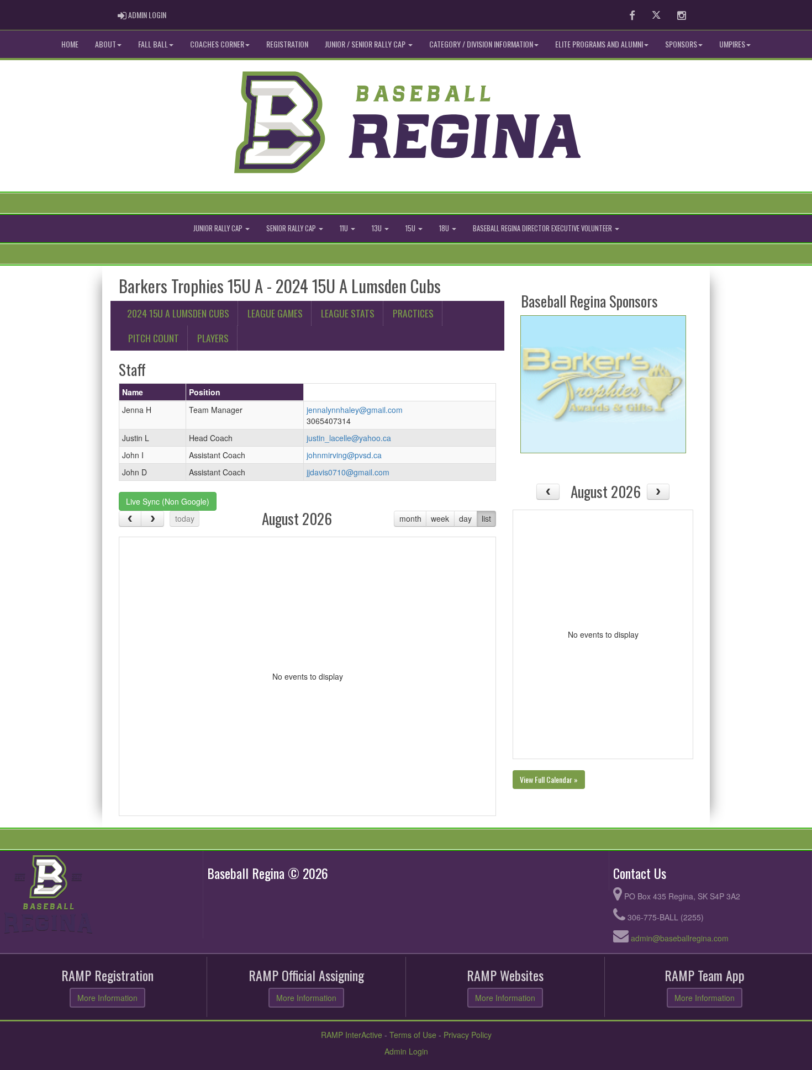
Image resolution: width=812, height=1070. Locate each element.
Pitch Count (153, 338)
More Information (107, 997)
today (184, 518)
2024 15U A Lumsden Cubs (178, 313)
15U (411, 228)
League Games (275, 313)
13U (377, 228)
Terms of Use (412, 1034)
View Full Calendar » (549, 779)
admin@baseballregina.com (680, 938)
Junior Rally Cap (218, 228)
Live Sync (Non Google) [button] (167, 501)
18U (445, 228)
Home (69, 44)
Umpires (732, 44)
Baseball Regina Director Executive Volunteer (543, 228)
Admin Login (406, 1051)
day (465, 518)
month (410, 518)
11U (345, 228)
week (440, 518)
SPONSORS (681, 44)
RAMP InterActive (351, 1034)
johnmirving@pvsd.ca (344, 454)
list (486, 518)
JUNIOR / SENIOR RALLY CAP (366, 44)
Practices (413, 313)
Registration (287, 44)
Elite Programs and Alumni (599, 44)
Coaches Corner (217, 44)
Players (213, 338)
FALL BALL (153, 44)
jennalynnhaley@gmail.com (355, 409)
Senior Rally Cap (292, 228)
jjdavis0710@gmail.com (348, 472)
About (105, 44)
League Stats (348, 313)
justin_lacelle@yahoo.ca (349, 437)
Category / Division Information (481, 44)
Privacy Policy (468, 1034)
